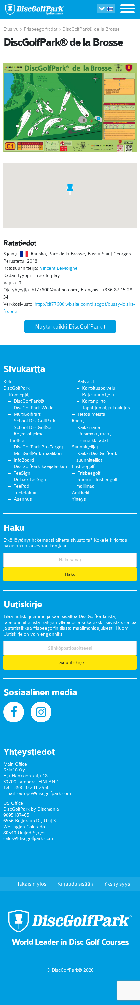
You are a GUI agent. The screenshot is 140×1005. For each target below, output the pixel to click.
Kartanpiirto (94, 401)
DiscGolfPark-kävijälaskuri (40, 466)
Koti (7, 381)
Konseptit (18, 394)
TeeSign (22, 473)
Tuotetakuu (25, 492)
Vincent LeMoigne (58, 268)
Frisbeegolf (83, 466)
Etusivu (11, 29)
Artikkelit (80, 492)
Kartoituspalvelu (98, 388)
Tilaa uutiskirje (70, 662)
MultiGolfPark (27, 414)
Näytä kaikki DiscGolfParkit (70, 326)
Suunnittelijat (85, 447)
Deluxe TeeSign (30, 479)
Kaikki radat (89, 427)
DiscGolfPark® (29, 401)
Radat (78, 421)
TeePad (21, 486)
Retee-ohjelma (29, 434)
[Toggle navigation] (127, 9)
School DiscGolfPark (34, 421)
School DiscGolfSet (33, 427)
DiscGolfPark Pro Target (38, 447)
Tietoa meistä (91, 414)
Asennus (23, 499)
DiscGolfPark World (34, 408)
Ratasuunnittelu (98, 394)
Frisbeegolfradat (40, 29)
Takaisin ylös (31, 884)
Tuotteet (17, 440)
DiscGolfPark (16, 388)
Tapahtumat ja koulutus (106, 408)
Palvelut (85, 381)
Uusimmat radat (94, 434)
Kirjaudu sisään (75, 884)
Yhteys (79, 499)
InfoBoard (24, 460)
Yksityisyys (117, 884)
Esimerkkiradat (92, 440)
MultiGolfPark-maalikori (38, 453)
